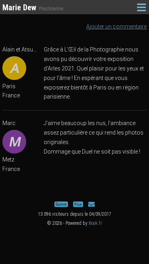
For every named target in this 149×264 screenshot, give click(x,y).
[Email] (91, 204)
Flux (78, 204)
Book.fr (95, 223)
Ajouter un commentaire (116, 26)
